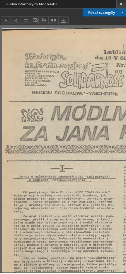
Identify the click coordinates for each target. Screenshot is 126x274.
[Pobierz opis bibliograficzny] (43, 20)
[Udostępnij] (16, 20)
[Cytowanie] (53, 20)
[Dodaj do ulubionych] (26, 20)
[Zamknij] (121, 4)
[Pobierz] (6, 20)
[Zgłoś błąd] (63, 20)
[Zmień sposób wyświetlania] (34, 20)
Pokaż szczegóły (101, 12)
